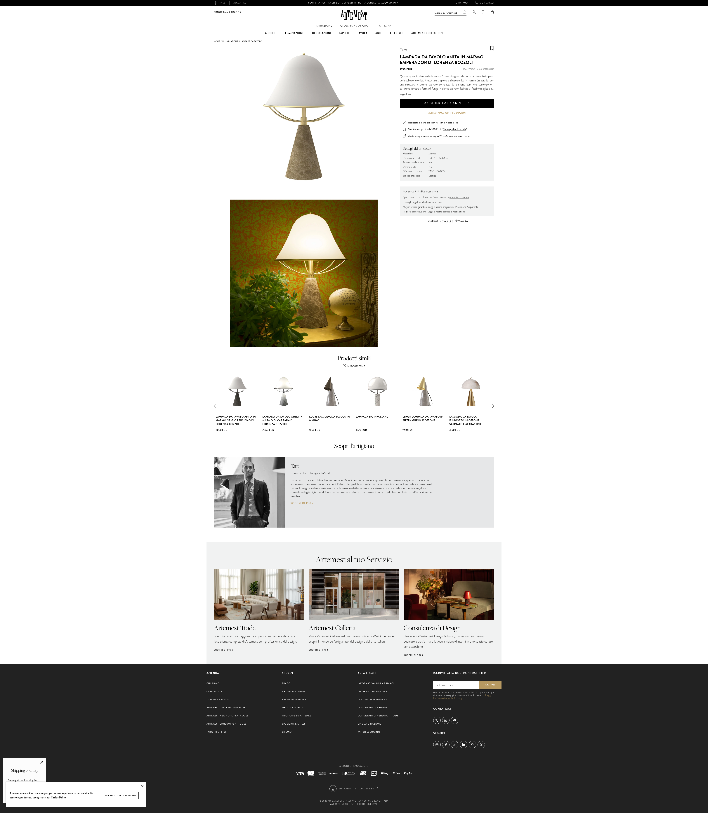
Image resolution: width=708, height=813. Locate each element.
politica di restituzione (454, 211)
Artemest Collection (427, 33)
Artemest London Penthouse (226, 723)
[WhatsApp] (445, 720)
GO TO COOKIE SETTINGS (121, 795)
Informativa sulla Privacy (376, 683)
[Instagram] (436, 744)
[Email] (454, 720)
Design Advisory (293, 707)
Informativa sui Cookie (374, 691)
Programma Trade (226, 12)
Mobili (270, 33)
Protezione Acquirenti (466, 207)
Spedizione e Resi (293, 723)
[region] (76, 794)
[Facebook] (445, 744)
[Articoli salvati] (483, 12)
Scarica (432, 175)
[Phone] (436, 720)
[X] (481, 744)
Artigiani (386, 26)
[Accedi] (474, 12)
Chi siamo (462, 2)
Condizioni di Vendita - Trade (378, 715)
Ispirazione (323, 26)
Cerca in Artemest (446, 13)
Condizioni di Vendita (373, 707)
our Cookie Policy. (57, 797)
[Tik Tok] (454, 744)
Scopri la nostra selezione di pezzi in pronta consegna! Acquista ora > (354, 2)
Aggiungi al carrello (447, 103)
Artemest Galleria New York (226, 707)
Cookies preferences (372, 699)
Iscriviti (490, 684)
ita (239, 2)
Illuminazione (293, 33)
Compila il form (462, 136)
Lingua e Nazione (369, 723)
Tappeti (344, 33)
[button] (493, 406)
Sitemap (287, 732)
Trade (286, 683)
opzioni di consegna (459, 197)
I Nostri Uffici (216, 732)
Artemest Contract (295, 691)
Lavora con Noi (217, 699)
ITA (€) (223, 2)
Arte (378, 33)
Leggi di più (405, 94)
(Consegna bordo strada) (454, 129)
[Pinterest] (472, 744)
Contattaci (487, 2)
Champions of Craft (355, 26)
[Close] (142, 786)
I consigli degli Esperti (414, 202)
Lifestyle (396, 33)
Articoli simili (355, 365)
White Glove (445, 136)
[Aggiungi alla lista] (492, 48)
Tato (403, 50)
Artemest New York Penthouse (227, 715)
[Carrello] (492, 12)
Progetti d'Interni (294, 699)
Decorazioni (321, 33)
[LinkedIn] (463, 744)
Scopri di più (301, 503)
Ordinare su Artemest (297, 715)
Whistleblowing (369, 732)
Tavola (362, 33)
